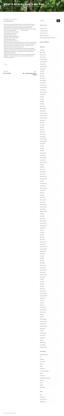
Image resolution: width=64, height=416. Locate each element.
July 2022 (42, 146)
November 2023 (43, 115)
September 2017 (43, 225)
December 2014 (43, 293)
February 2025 (43, 80)
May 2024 (42, 101)
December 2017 (43, 223)
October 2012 (43, 323)
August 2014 (42, 298)
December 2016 (43, 246)
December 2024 (43, 85)
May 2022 (42, 150)
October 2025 (43, 64)
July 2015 (42, 279)
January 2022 (42, 155)
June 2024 (42, 99)
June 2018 (42, 216)
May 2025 (42, 73)
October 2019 (43, 185)
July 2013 (42, 314)
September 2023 (43, 117)
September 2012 (43, 326)
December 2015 (43, 270)
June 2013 (42, 316)
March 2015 (42, 288)
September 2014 (43, 295)
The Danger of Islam (44, 30)
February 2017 (43, 241)
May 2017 (42, 234)
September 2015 (43, 274)
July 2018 (42, 213)
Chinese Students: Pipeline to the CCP (47, 37)
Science (41, 382)
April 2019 (42, 195)
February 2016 (43, 265)
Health (41, 373)
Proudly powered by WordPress (9, 413)
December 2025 (43, 59)
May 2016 (42, 258)
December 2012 (43, 319)
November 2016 (43, 248)
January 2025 (42, 82)
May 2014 (42, 305)
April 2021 (42, 167)
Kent (16, 19)
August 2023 (42, 120)
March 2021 (42, 169)
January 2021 (42, 174)
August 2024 (42, 94)
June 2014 (42, 302)
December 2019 (43, 183)
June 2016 (42, 255)
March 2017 (42, 239)
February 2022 (43, 153)
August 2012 (42, 328)
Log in (41, 394)
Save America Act (43, 33)
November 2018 (43, 206)
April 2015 (42, 286)
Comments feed (43, 399)
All (6, 64)
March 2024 (42, 106)
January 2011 (42, 344)
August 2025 (42, 68)
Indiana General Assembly (45, 378)
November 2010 (43, 347)
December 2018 (43, 204)
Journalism (42, 380)
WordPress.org (43, 401)
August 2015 (42, 277)
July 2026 (42, 50)
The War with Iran (43, 28)
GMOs (41, 366)
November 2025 (43, 61)
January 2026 (42, 57)
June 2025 (42, 71)
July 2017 (42, 230)
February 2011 (43, 342)
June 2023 (42, 124)
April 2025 (42, 75)
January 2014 (42, 307)
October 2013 (43, 312)
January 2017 (42, 244)
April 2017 (42, 237)
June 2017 (42, 232)
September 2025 (43, 66)
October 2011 (42, 335)
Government (42, 368)
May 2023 (42, 127)
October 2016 (43, 251)
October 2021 (43, 160)
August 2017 (42, 227)
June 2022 (42, 148)
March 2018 (42, 218)
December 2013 (43, 309)
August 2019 (42, 190)
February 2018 (43, 220)
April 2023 (42, 129)
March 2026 (42, 52)
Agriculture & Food (43, 354)
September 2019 (43, 188)
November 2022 (43, 138)
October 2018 (43, 209)
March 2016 (42, 263)
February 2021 (43, 171)
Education (42, 359)
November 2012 (43, 321)
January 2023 (42, 136)
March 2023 (42, 131)
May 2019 (42, 192)
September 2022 (43, 141)
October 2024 (43, 89)
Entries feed (42, 397)
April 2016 (42, 260)
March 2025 (42, 78)
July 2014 (42, 300)
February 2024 (43, 108)
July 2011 (42, 340)
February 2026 (43, 54)
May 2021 (42, 164)
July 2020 (42, 181)
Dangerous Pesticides (44, 35)
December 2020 (43, 176)
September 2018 (43, 211)
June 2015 (42, 281)
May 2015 (42, 284)
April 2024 (42, 103)
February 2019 (43, 199)
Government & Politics (44, 371)
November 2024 (43, 87)
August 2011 (42, 337)
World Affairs (42, 387)
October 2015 (43, 272)
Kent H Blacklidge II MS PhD (24, 4)
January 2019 (42, 202)
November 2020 (43, 178)
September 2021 (43, 162)
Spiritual (41, 385)
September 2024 (43, 92)
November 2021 (43, 157)
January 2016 (42, 267)
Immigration (42, 375)
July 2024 (42, 96)
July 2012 (42, 330)
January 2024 (42, 110)
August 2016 (42, 253)
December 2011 (43, 333)
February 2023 (43, 134)
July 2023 (42, 122)
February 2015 (43, 291)
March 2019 (42, 197)
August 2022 (42, 143)
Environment (42, 361)
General (41, 363)
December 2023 (43, 113)
